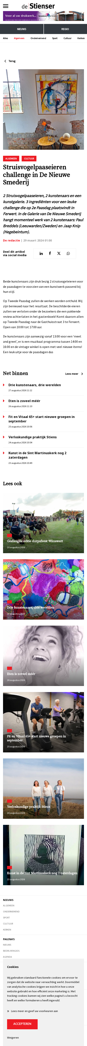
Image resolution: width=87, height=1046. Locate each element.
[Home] (43, 6)
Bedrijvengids (11, 950)
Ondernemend (38, 38)
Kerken (81, 38)
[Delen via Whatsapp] (68, 254)
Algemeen (19, 38)
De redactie (11, 240)
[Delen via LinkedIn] (41, 254)
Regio (65, 29)
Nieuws (21, 29)
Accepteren (22, 1024)
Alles (5, 38)
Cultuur (67, 38)
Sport (54, 38)
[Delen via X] (59, 254)
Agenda (7, 956)
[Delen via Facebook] (50, 254)
